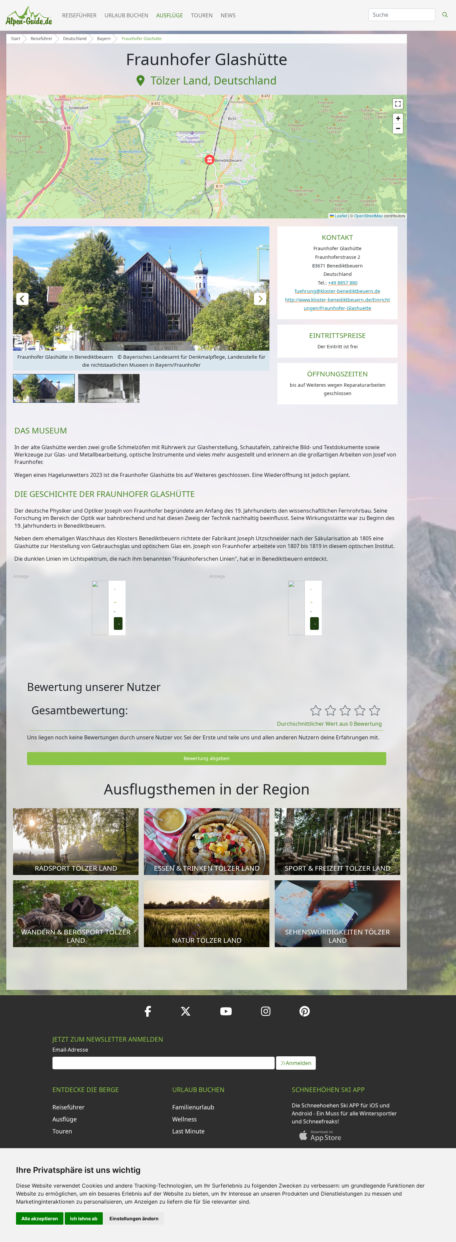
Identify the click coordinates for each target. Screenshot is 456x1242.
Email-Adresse (70, 1049)
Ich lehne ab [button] (83, 1218)
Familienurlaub (193, 1107)
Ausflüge (169, 15)
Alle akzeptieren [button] (39, 1218)
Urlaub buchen (126, 15)
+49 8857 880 (343, 283)
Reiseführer (79, 15)
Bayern (103, 38)
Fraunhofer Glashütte (142, 38)
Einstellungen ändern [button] (134, 1218)
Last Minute (188, 1131)
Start (15, 38)
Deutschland (74, 38)
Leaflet (340, 215)
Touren (202, 15)
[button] (210, 160)
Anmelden (298, 1063)
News (228, 15)
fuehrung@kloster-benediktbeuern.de (337, 291)
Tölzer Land (179, 80)
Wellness (184, 1119)
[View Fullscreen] (398, 104)
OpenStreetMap (368, 215)
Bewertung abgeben (207, 758)
